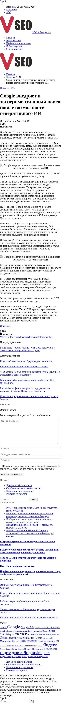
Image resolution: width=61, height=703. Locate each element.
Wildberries (41, 634)
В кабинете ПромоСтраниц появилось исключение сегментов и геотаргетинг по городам (27, 349)
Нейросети (17, 641)
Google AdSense (41, 628)
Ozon (44, 631)
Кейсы (38, 637)
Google (13, 626)
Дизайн (11, 637)
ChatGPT (3, 628)
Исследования (25, 637)
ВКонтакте (56, 634)
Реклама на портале (16, 494)
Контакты (11, 9)
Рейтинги (10, 646)
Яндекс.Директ (11, 653)
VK (17, 634)
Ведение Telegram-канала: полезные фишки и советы (28, 617)
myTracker (38, 631)
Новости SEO (13, 40)
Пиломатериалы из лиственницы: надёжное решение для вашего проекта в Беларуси (29, 515)
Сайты (40, 646)
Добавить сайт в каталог (19, 485)
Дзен (3, 637)
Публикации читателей (18, 43)
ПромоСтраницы (46, 641)
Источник (5, 326)
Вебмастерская (14, 46)
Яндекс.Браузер (17, 649)
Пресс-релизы (29, 640)
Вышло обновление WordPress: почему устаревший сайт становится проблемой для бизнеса (29, 533)
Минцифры (5, 641)
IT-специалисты (19, 631)
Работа (2, 646)
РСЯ (57, 641)
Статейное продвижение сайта (17, 566)
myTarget (29, 631)
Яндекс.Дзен (51, 649)
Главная (10, 37)
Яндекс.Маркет (36, 652)
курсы (24, 657)
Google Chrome (6, 631)
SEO (8, 12)
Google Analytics (53, 628)
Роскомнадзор (30, 646)
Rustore (51, 630)
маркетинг (33, 656)
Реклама (19, 645)
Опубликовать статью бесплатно (23, 488)
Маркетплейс (48, 638)
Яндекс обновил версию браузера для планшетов (26, 361)
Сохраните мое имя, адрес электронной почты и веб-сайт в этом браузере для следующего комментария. (30, 467)
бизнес (18, 657)
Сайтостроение (14, 49)
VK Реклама (28, 634)
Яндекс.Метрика (7, 656)
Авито (48, 634)
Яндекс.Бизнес (5, 649)
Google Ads (27, 627)
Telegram (10, 634)
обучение (43, 656)
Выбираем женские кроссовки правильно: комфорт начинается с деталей (28, 520)
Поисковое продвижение (19, 491)
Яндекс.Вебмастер (33, 649)
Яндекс (50, 644)
